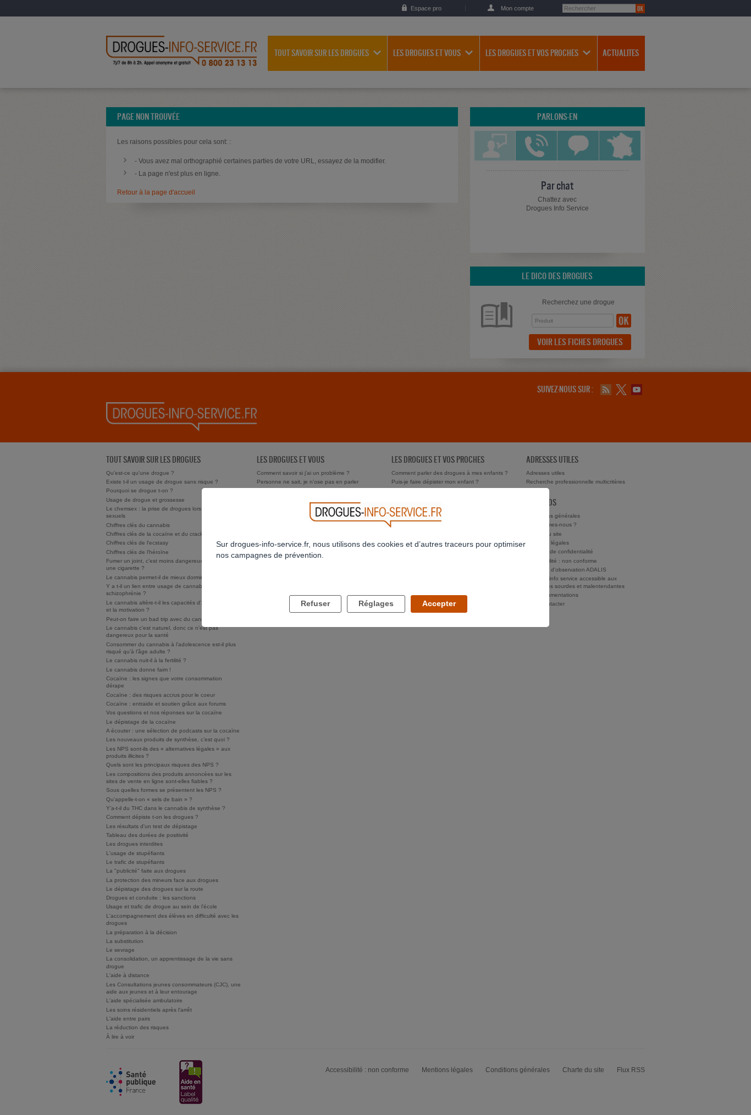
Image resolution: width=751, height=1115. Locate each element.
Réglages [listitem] (376, 603)
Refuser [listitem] (315, 603)
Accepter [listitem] (439, 603)
